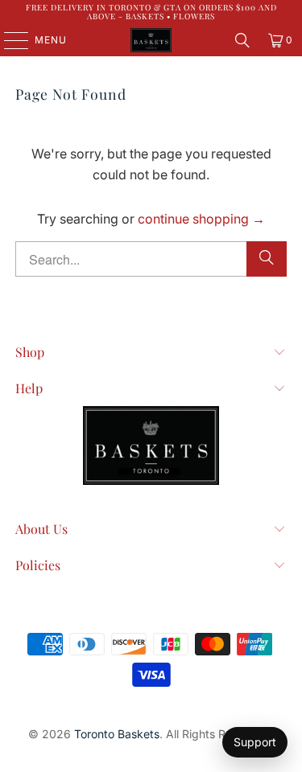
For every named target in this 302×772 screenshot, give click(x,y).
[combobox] (150, 259)
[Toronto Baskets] (151, 40)
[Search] (242, 40)
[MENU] (8, 40)
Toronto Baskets (116, 734)
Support (255, 742)
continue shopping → (201, 219)
